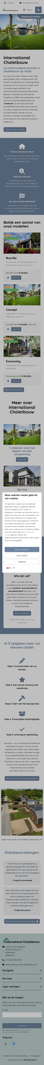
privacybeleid (29, 532)
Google (7, 535)
